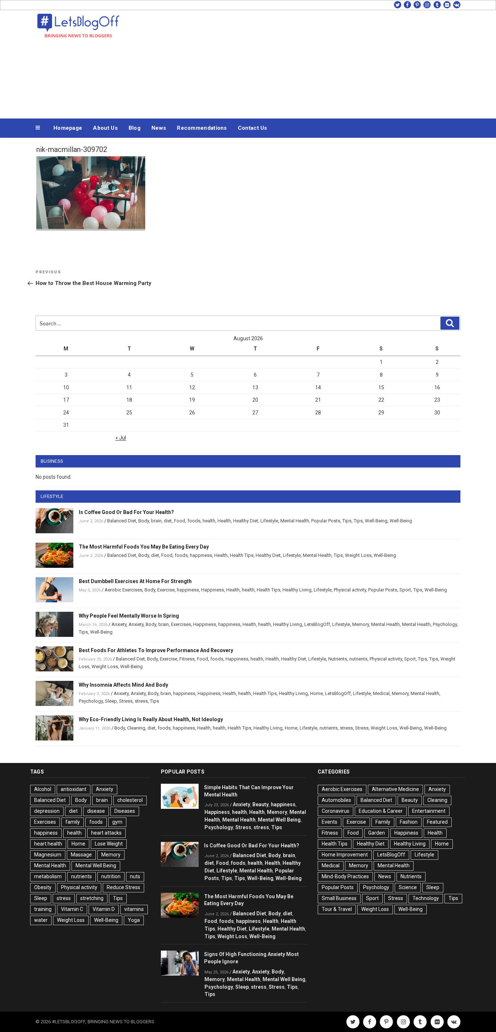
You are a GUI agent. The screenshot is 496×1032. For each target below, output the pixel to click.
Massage (81, 855)
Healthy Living (297, 590)
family (72, 822)
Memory (360, 624)
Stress (126, 701)
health (209, 520)
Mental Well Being (96, 865)
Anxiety (118, 624)
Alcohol (42, 789)
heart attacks (106, 833)
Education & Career (381, 811)
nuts (135, 876)
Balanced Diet (121, 520)
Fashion (409, 822)
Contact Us (252, 128)
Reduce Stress (123, 887)
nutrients (358, 659)
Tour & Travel (337, 909)
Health (224, 520)
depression (47, 811)
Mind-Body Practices (345, 876)
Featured (437, 822)
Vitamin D (104, 909)
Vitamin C (72, 909)
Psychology (445, 624)
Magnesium (47, 855)
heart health (48, 844)
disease (96, 811)
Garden (376, 833)
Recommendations (202, 128)
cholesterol (130, 800)
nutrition (111, 876)
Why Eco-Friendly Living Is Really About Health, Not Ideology (151, 719)
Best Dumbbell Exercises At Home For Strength (135, 581)
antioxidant (73, 789)
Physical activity (350, 590)
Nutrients (337, 659)
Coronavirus (335, 811)
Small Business (339, 898)
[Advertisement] (321, 62)
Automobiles (336, 800)
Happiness (212, 590)
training (43, 909)
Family (382, 822)
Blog (135, 128)
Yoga (134, 920)
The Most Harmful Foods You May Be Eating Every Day (144, 547)
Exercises (181, 624)
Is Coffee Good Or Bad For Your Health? (126, 512)
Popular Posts (325, 520)
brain (156, 520)
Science (408, 887)
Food (179, 520)
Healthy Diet (245, 520)
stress (141, 701)
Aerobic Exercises (123, 590)
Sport (405, 590)
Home (316, 693)
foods (193, 520)
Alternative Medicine (395, 789)
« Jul (120, 438)
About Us (105, 128)
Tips (346, 520)
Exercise (166, 590)
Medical (381, 693)
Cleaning (136, 728)
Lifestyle (269, 520)
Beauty (260, 804)
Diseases (124, 811)
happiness (201, 555)
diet (168, 520)
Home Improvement (345, 855)
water (41, 920)
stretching (91, 898)
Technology (425, 898)
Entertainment (429, 811)
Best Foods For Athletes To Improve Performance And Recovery (156, 650)
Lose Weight (109, 844)
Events (329, 822)
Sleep (111, 701)
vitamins (134, 909)
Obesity (43, 887)
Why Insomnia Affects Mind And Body (123, 685)
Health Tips (241, 555)
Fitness (187, 659)
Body (143, 520)
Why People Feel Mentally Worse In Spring (129, 616)
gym (117, 822)
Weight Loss (358, 555)
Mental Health (294, 520)
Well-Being (376, 520)
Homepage (67, 128)
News (158, 128)
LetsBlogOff (317, 624)
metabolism (48, 876)
